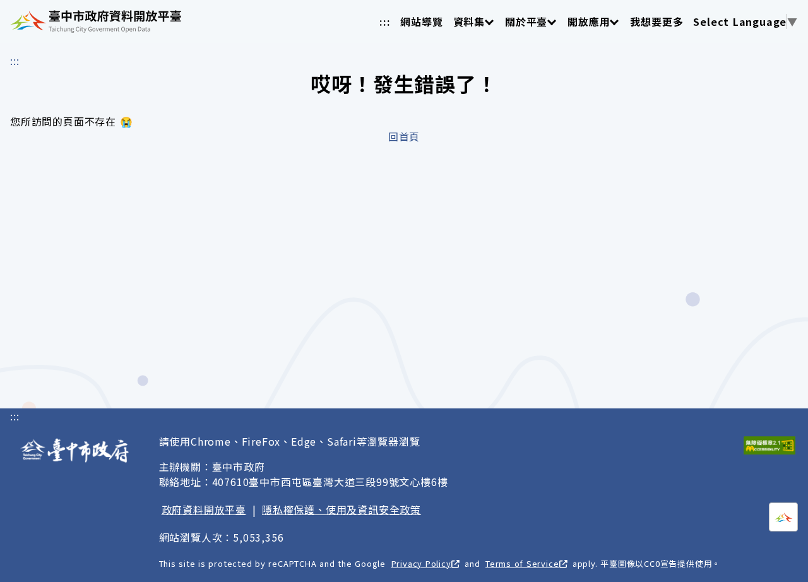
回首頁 (404, 136)
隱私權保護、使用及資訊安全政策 (341, 509)
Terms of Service (522, 563)
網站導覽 (421, 21)
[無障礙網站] (769, 445)
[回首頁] (95, 21)
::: (384, 21)
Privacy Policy (421, 563)
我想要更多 (656, 21)
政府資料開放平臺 (204, 509)
